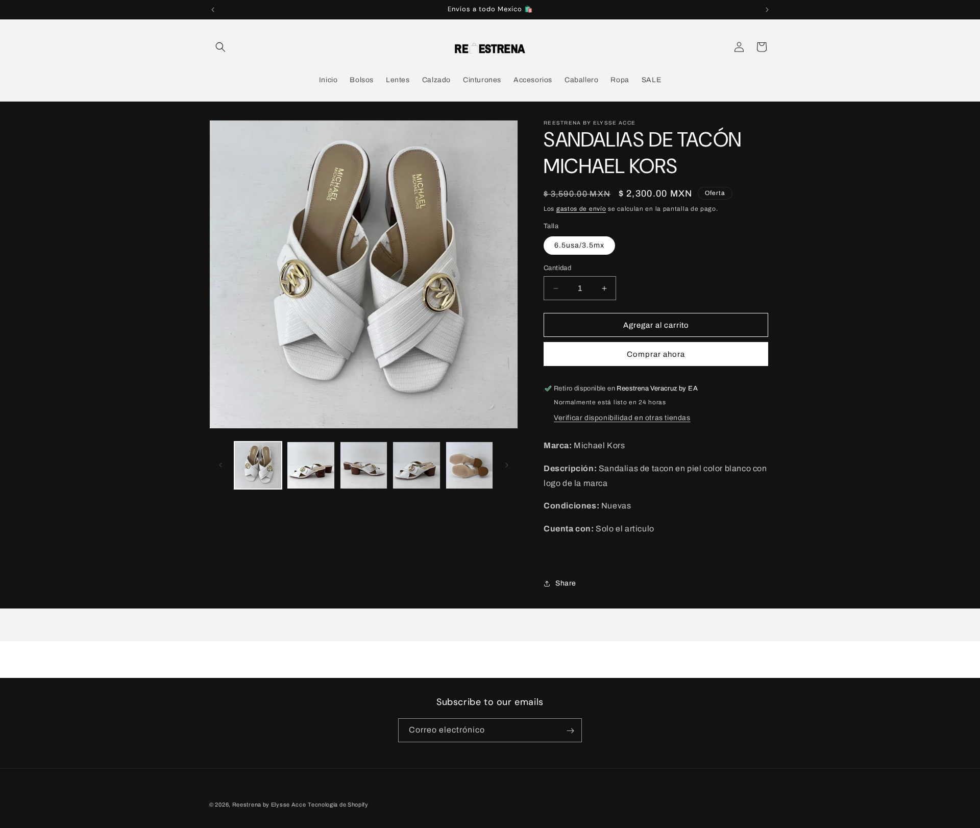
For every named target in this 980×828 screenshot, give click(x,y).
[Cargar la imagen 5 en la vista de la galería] (469, 465)
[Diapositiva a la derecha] (507, 465)
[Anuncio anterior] (213, 9)
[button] (220, 47)
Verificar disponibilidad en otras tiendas (622, 418)
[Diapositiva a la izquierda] (220, 465)
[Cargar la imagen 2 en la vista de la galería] (310, 465)
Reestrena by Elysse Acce (269, 804)
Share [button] (565, 583)
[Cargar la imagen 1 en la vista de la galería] (258, 465)
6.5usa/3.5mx (579, 245)
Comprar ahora (656, 354)
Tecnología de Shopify (338, 804)
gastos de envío (581, 208)
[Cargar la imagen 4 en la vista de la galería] (416, 465)
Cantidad (557, 268)
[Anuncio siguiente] (767, 9)
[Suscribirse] (570, 731)
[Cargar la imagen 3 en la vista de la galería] (363, 465)
